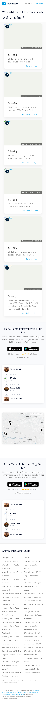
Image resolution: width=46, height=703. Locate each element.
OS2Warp (28, 289)
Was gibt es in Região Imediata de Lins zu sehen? (32, 586)
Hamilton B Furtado (27, 48)
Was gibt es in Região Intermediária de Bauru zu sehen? (33, 615)
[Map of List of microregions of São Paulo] (23, 428)
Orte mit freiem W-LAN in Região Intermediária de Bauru (33, 604)
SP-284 (12, 54)
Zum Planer (39, 3)
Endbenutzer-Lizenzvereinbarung (28, 692)
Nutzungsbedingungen (9, 692)
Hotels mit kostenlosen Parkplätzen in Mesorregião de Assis (11, 615)
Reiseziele (35, 690)
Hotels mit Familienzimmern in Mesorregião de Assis (10, 604)
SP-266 (12, 103)
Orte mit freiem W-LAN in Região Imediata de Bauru (33, 565)
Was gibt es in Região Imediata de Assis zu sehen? (10, 665)
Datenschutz (6, 694)
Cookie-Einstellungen (17, 694)
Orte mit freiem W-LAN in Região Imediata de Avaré (33, 575)
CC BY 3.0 (38, 48)
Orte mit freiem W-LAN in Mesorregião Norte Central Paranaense (33, 669)
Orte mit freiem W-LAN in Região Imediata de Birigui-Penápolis (33, 626)
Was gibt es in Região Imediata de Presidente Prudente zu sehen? (33, 636)
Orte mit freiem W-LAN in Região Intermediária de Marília (11, 654)
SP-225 (12, 296)
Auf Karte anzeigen (30, 66)
